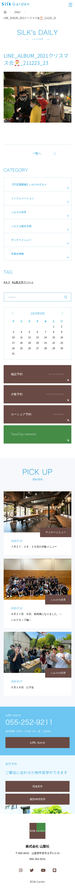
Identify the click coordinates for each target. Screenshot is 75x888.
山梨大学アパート (23, 282)
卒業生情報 (17, 253)
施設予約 (17, 374)
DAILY (18, 12)
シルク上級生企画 (21, 226)
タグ (7, 282)
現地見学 (37, 786)
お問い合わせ (37, 742)
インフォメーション (22, 198)
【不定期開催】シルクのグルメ (29, 184)
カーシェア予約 (21, 414)
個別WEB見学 (38, 799)
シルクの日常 (18, 212)
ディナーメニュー (21, 239)
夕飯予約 (17, 394)
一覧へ (36, 153)
